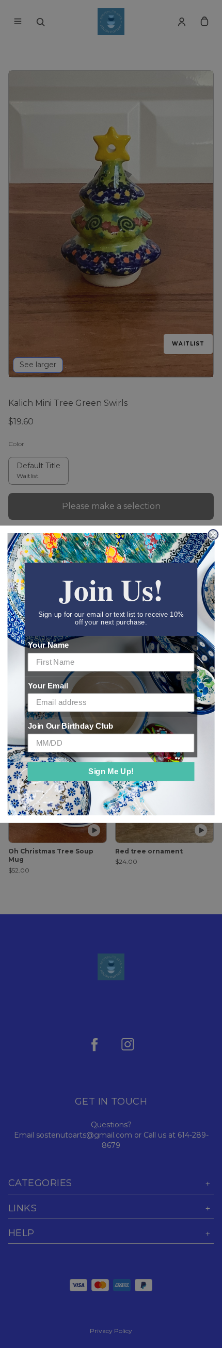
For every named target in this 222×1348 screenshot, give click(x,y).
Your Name (48, 645)
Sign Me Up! (111, 771)
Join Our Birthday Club (71, 725)
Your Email (48, 685)
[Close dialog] (213, 534)
